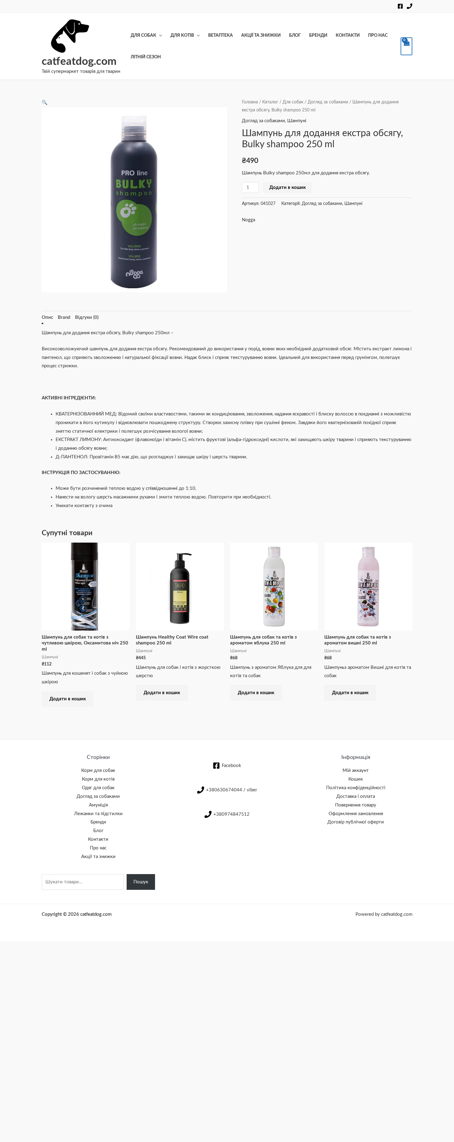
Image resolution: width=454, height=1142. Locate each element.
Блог (295, 35)
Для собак (143, 35)
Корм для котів (98, 779)
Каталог (270, 102)
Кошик (355, 779)
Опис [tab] (47, 317)
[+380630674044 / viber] (409, 6)
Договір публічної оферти (355, 822)
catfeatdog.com (79, 61)
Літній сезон (146, 57)
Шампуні (296, 121)
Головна (250, 102)
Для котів (182, 35)
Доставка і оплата (355, 796)
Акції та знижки (261, 35)
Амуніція (98, 805)
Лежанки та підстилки (98, 813)
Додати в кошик (287, 187)
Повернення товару (355, 805)
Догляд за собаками (328, 102)
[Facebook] (400, 6)
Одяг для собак (98, 788)
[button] (45, 102)
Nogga (248, 220)
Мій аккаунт (356, 770)
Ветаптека (220, 35)
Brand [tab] (64, 317)
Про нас (378, 35)
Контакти (348, 35)
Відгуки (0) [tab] (87, 317)
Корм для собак (98, 770)
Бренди (318, 35)
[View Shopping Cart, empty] (406, 46)
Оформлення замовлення (356, 813)
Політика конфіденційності (355, 788)
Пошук (140, 882)
